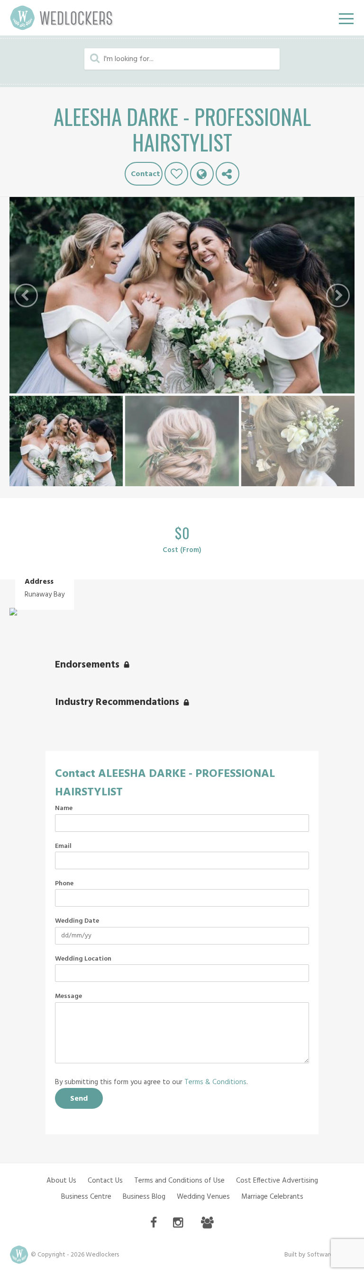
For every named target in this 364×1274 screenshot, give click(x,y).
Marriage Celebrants (272, 1197)
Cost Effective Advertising (277, 1180)
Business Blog (144, 1197)
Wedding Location (83, 959)
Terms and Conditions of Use (179, 1180)
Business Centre (86, 1197)
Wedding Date (77, 921)
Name (64, 808)
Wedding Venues (203, 1197)
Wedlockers (61, 18)
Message (68, 996)
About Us (61, 1180)
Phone (64, 884)
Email (63, 846)
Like (176, 174)
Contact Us (105, 1180)
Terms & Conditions (215, 1082)
